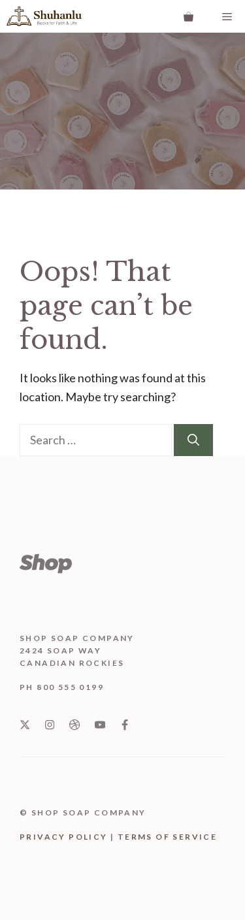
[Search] (193, 440)
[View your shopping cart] (188, 16)
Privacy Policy (64, 837)
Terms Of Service (167, 837)
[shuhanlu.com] (44, 16)
